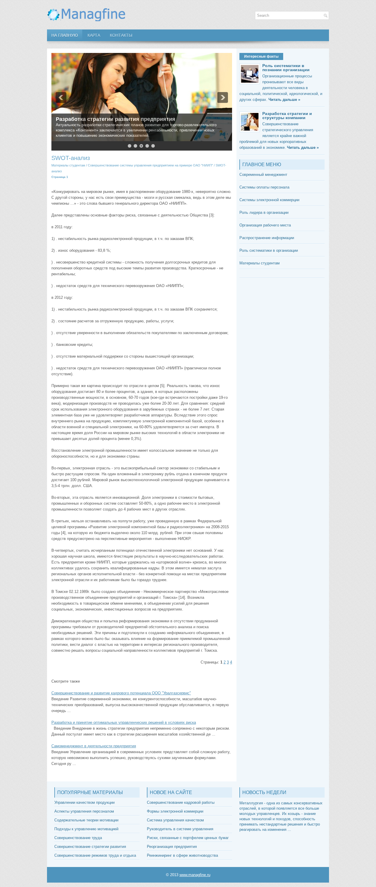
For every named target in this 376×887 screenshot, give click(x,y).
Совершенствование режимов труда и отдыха (95, 855)
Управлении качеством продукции (84, 802)
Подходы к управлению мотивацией (86, 829)
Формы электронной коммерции (175, 811)
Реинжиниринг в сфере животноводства (182, 855)
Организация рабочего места (265, 225)
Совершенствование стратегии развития (90, 846)
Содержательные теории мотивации (86, 820)
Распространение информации (266, 238)
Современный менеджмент (263, 174)
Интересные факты (261, 56)
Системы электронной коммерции (269, 200)
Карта (94, 35)
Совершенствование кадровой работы (180, 802)
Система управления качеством (175, 820)
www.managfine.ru (194, 875)
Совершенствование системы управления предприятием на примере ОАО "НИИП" (150, 165)
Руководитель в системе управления (180, 829)
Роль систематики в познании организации (286, 67)
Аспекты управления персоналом (84, 811)
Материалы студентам (68, 165)
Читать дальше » (284, 99)
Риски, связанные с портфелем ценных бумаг (188, 838)
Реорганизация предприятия (172, 846)
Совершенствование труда (78, 838)
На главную (64, 35)
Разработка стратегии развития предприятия (115, 119)
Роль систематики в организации (268, 250)
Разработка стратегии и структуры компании (287, 115)
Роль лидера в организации (263, 212)
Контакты (121, 35)
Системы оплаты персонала (264, 187)
